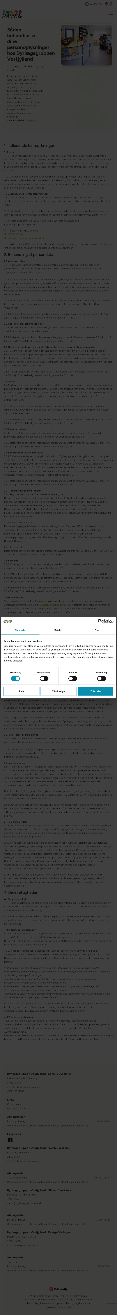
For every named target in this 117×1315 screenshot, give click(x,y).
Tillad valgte (58, 691)
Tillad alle (95, 691)
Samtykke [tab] (20, 630)
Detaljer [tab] (58, 630)
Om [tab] (97, 630)
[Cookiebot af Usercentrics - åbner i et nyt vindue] (100, 621)
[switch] (44, 678)
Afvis (21, 691)
